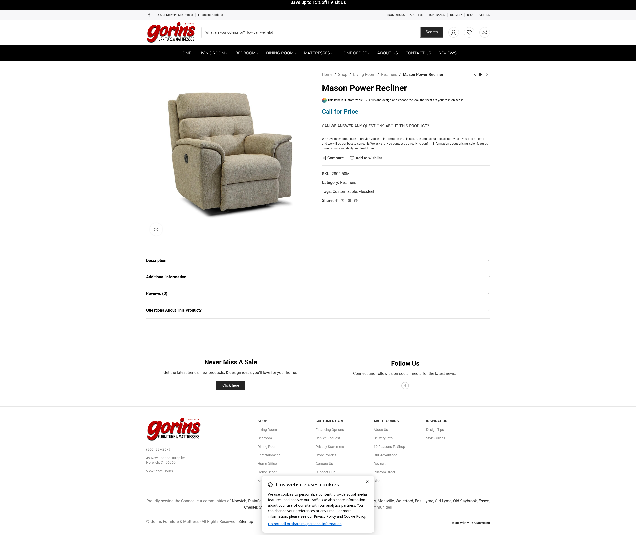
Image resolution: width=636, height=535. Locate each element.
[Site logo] (171, 32)
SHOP (262, 421)
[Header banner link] (318, 5)
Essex (484, 501)
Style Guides (435, 438)
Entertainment (269, 455)
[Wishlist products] (469, 32)
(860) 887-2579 (158, 449)
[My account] (453, 32)
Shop (342, 74)
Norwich (239, 501)
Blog (377, 481)
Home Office (267, 464)
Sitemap (245, 521)
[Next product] (487, 75)
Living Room (364, 74)
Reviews (380, 464)
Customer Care (330, 421)
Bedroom (265, 438)
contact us (400, 143)
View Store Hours (159, 471)
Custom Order (384, 472)
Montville (386, 501)
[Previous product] (475, 75)
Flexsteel (366, 191)
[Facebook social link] (149, 15)
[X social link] (343, 200)
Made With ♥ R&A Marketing (471, 523)
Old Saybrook (465, 501)
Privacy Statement (330, 447)
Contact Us (324, 464)
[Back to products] (481, 75)
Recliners (389, 74)
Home (327, 74)
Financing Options (210, 15)
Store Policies (326, 455)
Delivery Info (383, 438)
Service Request (328, 438)
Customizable (345, 191)
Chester (250, 507)
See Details (185, 15)
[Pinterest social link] (356, 200)
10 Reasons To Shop (389, 447)
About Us (381, 430)
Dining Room (267, 447)
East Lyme (424, 501)
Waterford (404, 501)
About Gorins (386, 421)
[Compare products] (484, 32)
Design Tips (435, 430)
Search (432, 32)
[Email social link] (349, 200)
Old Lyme (443, 501)
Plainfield (256, 501)
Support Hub (325, 472)
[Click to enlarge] (156, 229)
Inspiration (437, 421)
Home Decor (267, 472)
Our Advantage (385, 455)
